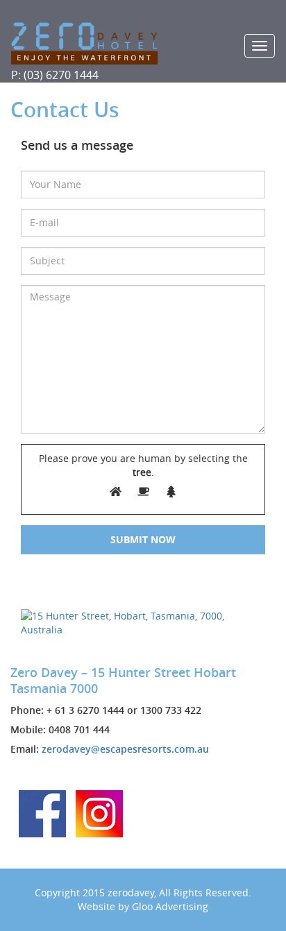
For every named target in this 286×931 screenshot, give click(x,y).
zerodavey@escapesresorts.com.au (125, 748)
